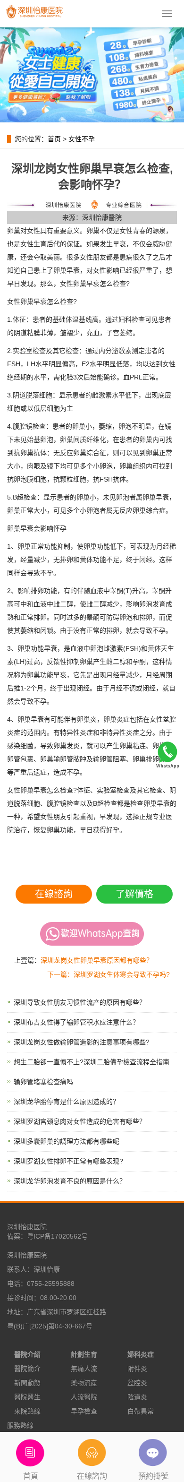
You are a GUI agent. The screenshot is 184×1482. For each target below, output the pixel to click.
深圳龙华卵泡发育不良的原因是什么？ (70, 1181)
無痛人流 (84, 1368)
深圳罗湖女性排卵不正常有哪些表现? (68, 1161)
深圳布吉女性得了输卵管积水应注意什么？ (76, 1022)
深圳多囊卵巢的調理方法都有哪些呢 (66, 1141)
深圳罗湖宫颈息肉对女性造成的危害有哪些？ (80, 1121)
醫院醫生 (27, 1397)
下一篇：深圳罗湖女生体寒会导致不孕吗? (108, 974)
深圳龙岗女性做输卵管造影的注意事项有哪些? (82, 1042)
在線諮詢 (54, 894)
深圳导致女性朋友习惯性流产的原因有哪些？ (80, 1002)
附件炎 (137, 1368)
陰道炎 (137, 1397)
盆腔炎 (137, 1383)
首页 (54, 139)
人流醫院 (84, 1397)
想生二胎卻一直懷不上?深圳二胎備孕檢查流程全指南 (91, 1062)
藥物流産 (84, 1383)
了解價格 (134, 894)
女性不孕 (81, 139)
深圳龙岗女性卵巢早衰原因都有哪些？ (97, 960)
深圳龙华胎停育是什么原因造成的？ (66, 1101)
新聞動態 (27, 1383)
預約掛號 (153, 1476)
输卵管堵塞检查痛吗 (43, 1082)
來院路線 (27, 1411)
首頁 (30, 1476)
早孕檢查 (84, 1411)
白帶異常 (140, 1411)
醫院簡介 (27, 1368)
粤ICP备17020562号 (57, 1236)
